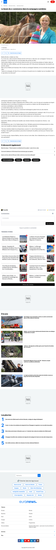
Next (2, 516)
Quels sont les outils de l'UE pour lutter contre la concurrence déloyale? (18, 155)
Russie (24, 488)
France (40, 484)
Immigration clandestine (19, 491)
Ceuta (30, 491)
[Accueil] (1, 5)
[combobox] (28, 475)
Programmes (32, 522)
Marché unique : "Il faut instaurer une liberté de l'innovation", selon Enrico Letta (20, 148)
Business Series (12, 5)
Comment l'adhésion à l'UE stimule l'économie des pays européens (17, 151)
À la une (4, 314)
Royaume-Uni (30, 495)
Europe (3, 510)
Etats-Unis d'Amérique (36, 488)
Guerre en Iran (17, 484)
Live (53, 1)
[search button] (39, 475)
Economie (35, 160)
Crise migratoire (18, 495)
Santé (30, 516)
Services (3, 531)
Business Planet (20, 5)
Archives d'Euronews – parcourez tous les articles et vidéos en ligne (41, 526)
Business (5, 5)
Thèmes (3, 507)
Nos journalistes (5, 525)
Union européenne (7, 160)
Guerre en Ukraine (29, 484)
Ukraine (40, 495)
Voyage (3, 519)
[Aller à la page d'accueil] (5, 2)
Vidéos (2, 522)
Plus (2, 535)
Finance (18, 160)
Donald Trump (39, 491)
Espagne (16, 488)
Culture (30, 519)
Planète (30, 513)
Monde (30, 510)
